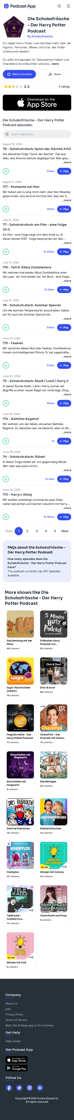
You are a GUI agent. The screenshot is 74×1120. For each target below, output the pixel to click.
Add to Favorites (22, 74)
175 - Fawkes (13, 343)
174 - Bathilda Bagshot (21, 419)
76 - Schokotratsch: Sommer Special (32, 305)
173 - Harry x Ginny (17, 495)
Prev (9, 531)
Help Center (13, 1041)
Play (65, 171)
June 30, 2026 (11, 338)
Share (57, 74)
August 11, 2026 (12, 181)
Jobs (8, 1009)
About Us (12, 1003)
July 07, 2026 (11, 300)
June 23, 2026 (11, 376)
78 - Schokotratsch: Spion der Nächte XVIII (37, 149)
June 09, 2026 (11, 451)
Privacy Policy (14, 1014)
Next (64, 531)
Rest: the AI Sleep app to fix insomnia (30, 1025)
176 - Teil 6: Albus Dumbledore (27, 267)
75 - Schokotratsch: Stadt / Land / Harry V (35, 381)
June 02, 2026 (11, 489)
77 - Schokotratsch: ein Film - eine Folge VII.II (35, 227)
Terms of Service (16, 1020)
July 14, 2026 (11, 262)
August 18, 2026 (12, 144)
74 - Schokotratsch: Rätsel (24, 457)
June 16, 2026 (11, 414)
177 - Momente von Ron (21, 187)
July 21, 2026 (11, 219)
